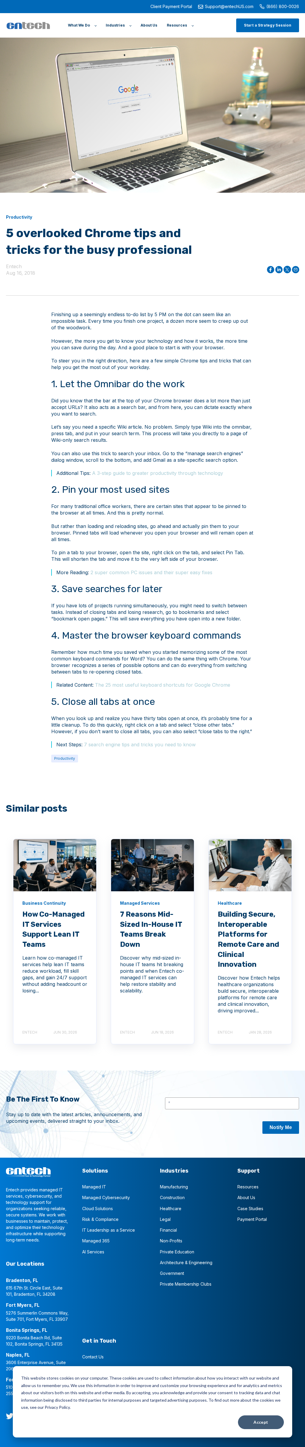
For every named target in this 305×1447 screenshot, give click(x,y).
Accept (260, 1422)
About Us (246, 1197)
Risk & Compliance (100, 1219)
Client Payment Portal (171, 6)
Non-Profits (171, 1240)
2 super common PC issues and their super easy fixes (151, 572)
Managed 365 (96, 1240)
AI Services (93, 1251)
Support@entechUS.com (229, 6)
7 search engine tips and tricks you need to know (140, 745)
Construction (172, 1197)
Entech (14, 266)
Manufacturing (174, 1186)
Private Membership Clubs (185, 1284)
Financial (168, 1230)
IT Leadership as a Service (108, 1230)
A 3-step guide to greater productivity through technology (157, 473)
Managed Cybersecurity (106, 1197)
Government (172, 1273)
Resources (248, 1186)
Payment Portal (252, 1219)
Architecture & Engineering (186, 1262)
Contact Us (93, 1356)
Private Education (177, 1251)
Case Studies (250, 1208)
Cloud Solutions (97, 1208)
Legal (165, 1219)
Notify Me (281, 1127)
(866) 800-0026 (282, 6)
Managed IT (94, 1186)
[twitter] (9, 1416)
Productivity (64, 758)
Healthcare (170, 1208)
